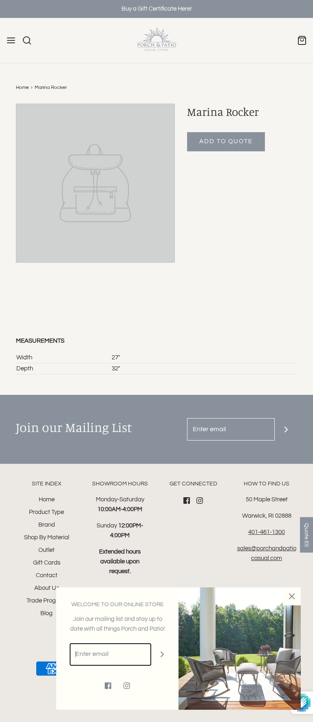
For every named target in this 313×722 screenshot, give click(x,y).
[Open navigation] (11, 40)
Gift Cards (46, 563)
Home (22, 87)
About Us (46, 588)
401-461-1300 (266, 532)
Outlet (46, 550)
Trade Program (46, 601)
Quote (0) (306, 535)
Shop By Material (46, 537)
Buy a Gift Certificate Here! (156, 9)
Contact (46, 575)
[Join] (286, 429)
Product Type (46, 512)
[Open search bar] (30, 40)
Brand (46, 525)
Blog (46, 613)
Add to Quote (226, 141)
